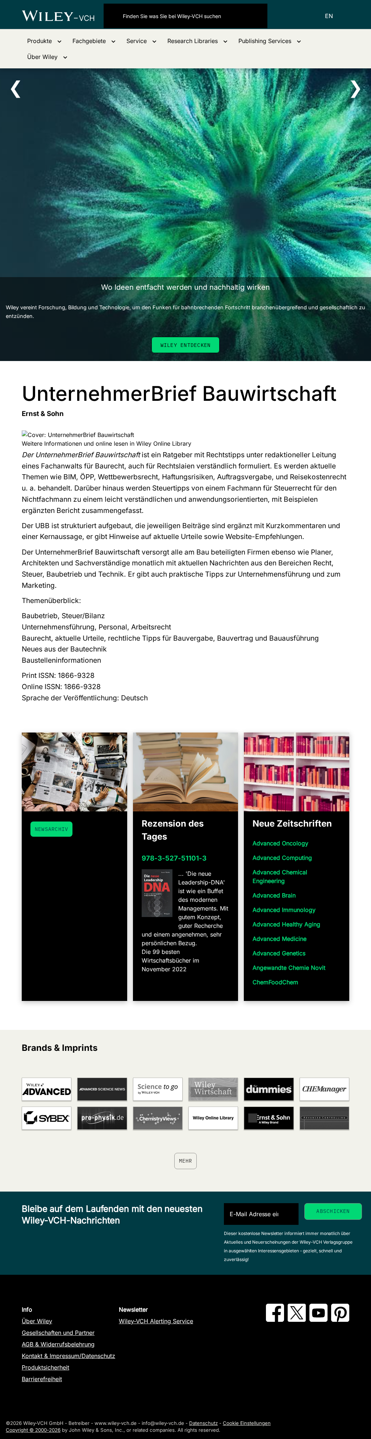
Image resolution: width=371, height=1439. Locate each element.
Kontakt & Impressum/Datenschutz (68, 1355)
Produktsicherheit (45, 1367)
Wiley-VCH (63, 15)
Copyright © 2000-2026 (33, 1430)
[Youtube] (318, 1319)
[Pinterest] (340, 1319)
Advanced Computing (282, 857)
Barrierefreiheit (42, 1379)
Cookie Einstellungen (247, 1423)
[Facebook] (275, 1319)
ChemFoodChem (275, 982)
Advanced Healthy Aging (286, 924)
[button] (44, 41)
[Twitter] (297, 1319)
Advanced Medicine (280, 938)
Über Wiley (37, 1321)
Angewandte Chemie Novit (289, 967)
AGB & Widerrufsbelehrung (58, 1344)
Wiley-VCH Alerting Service (156, 1321)
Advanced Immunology (284, 909)
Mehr (185, 1161)
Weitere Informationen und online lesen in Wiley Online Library (106, 443)
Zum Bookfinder (188, 344)
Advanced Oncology (280, 843)
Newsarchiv (51, 829)
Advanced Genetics (279, 953)
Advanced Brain (274, 895)
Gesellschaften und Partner (58, 1332)
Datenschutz (203, 1423)
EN (329, 16)
